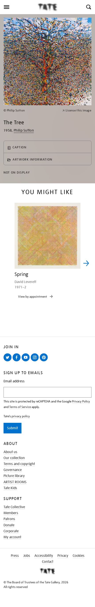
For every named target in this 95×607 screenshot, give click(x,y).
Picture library (14, 476)
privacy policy (20, 416)
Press (15, 555)
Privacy (62, 555)
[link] (31, 110)
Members (11, 513)
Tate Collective (14, 507)
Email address (14, 381)
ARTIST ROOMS (15, 482)
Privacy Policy (81, 401)
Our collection (14, 458)
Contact (47, 561)
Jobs (26, 555)
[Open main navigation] (19, 7)
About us (10, 452)
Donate (9, 525)
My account (12, 537)
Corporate (11, 531)
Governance (13, 470)
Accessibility (43, 555)
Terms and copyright (19, 464)
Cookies (78, 555)
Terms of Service (20, 407)
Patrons (9, 519)
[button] (88, 7)
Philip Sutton (24, 130)
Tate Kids (10, 488)
